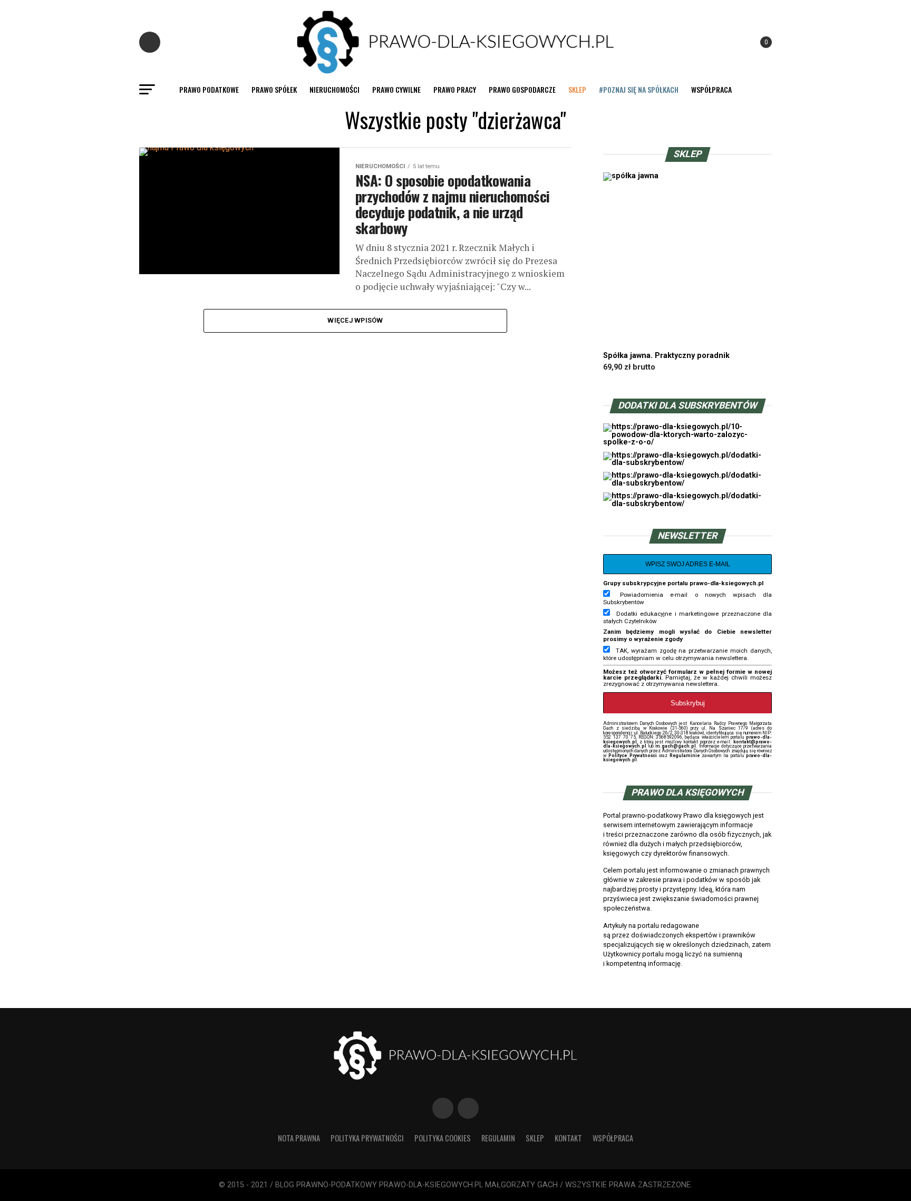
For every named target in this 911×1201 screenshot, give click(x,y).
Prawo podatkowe (209, 89)
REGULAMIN (498, 1138)
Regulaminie (685, 755)
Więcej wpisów (355, 320)
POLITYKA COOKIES (442, 1138)
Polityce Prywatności (632, 755)
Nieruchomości (334, 89)
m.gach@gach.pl (675, 746)
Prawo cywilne (396, 89)
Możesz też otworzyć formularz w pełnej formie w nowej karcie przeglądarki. (687, 675)
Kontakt (568, 1138)
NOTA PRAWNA (299, 1138)
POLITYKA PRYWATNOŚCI (367, 1138)
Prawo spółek (274, 89)
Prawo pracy (454, 89)
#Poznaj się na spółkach (639, 89)
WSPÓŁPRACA (711, 89)
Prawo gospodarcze (522, 89)
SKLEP (577, 89)
